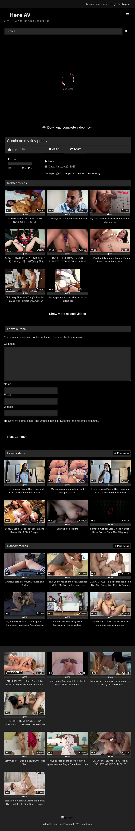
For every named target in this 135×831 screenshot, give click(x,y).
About (55, 149)
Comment (9, 343)
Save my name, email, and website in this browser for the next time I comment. (53, 420)
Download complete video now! (69, 127)
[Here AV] (67, 818)
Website (9, 406)
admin (58, 161)
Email (8, 395)
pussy (71, 173)
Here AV (19, 14)
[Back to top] (124, 821)
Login (114, 4)
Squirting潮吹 (55, 173)
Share (77, 149)
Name (8, 384)
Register (126, 4)
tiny (82, 173)
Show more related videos (67, 314)
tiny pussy (95, 173)
